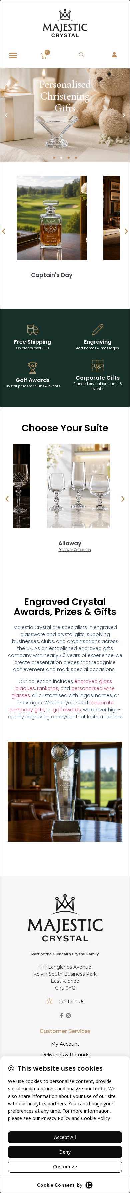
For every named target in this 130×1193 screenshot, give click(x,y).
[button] (12, 55)
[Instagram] (68, 1015)
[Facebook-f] (61, 1015)
